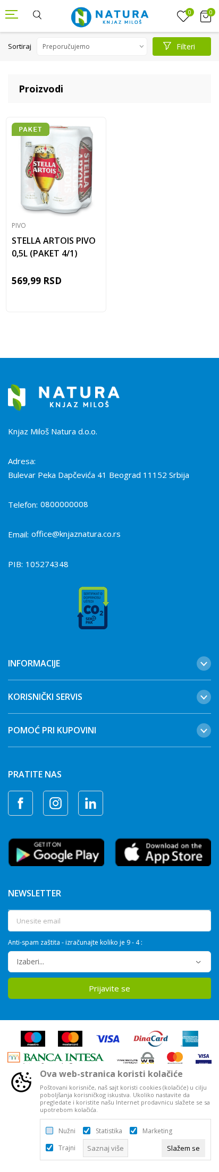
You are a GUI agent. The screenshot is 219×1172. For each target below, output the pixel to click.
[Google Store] (56, 851)
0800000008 (64, 504)
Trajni (66, 1148)
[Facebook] (20, 803)
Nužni (66, 1131)
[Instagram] (56, 803)
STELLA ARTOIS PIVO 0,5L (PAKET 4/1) (54, 247)
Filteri (185, 46)
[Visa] (108, 1038)
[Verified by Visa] (204, 1059)
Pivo (19, 225)
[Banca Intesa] (55, 1059)
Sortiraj (19, 46)
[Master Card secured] (175, 1059)
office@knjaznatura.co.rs (76, 533)
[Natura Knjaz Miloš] (109, 16)
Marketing (157, 1131)
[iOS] (163, 851)
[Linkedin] (91, 803)
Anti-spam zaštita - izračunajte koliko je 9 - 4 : (75, 942)
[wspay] (136, 1059)
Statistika (109, 1131)
